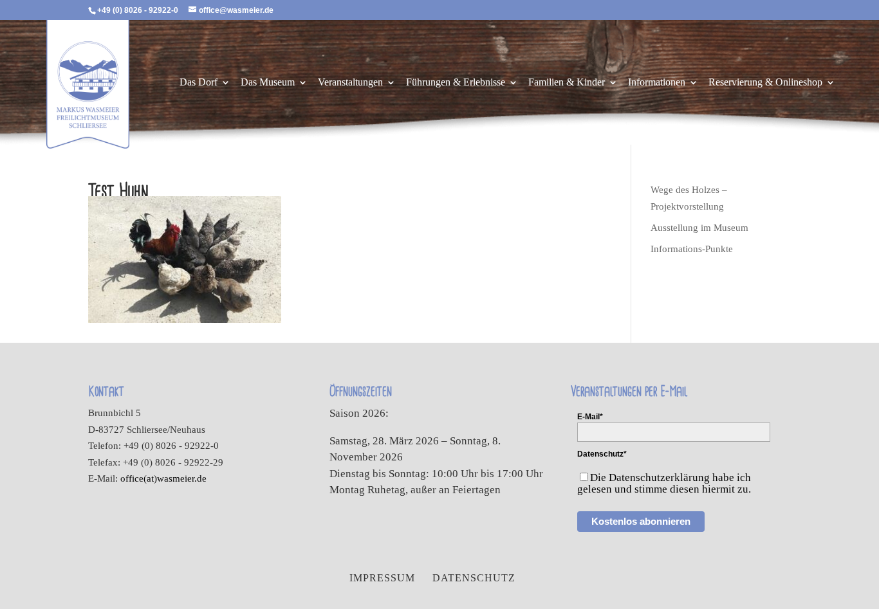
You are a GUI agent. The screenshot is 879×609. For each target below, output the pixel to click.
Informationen (656, 82)
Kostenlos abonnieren (640, 521)
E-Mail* (590, 416)
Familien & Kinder (566, 82)
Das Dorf (198, 82)
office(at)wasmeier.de (163, 478)
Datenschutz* (602, 454)
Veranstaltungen (350, 82)
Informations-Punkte (692, 249)
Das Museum (268, 82)
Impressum (382, 577)
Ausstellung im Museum (699, 228)
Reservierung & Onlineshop (765, 82)
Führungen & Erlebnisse (455, 82)
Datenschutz (473, 577)
